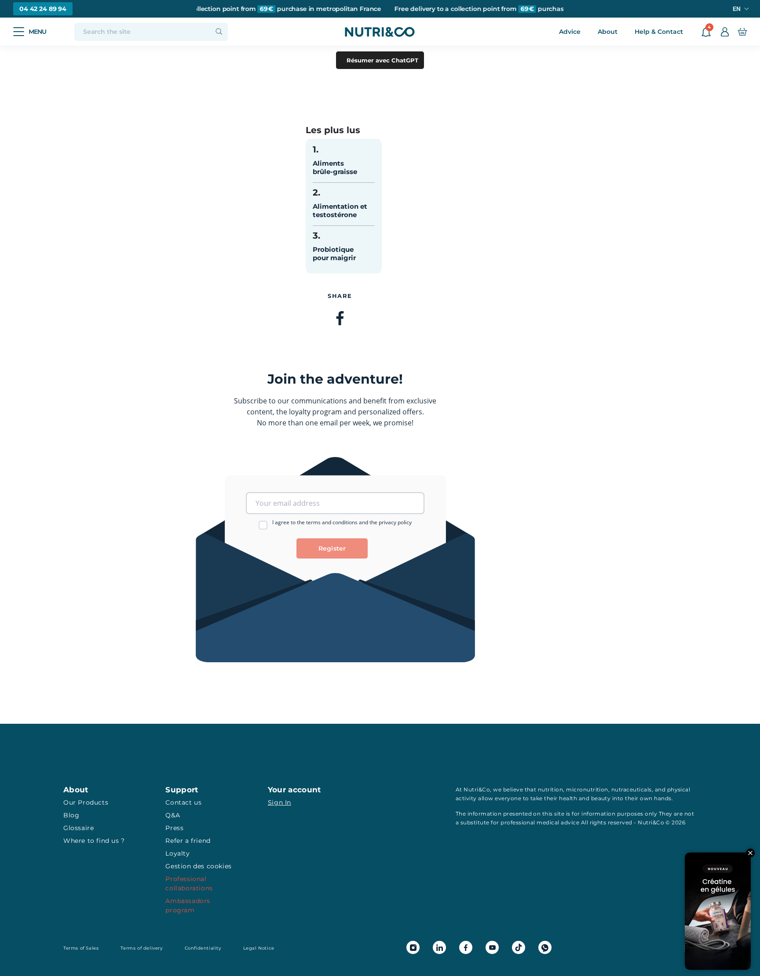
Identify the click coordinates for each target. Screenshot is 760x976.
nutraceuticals (631, 789)
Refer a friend (187, 841)
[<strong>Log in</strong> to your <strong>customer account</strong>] (725, 31)
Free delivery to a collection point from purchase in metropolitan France (252, 9)
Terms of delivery (141, 948)
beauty (601, 798)
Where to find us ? (94, 841)
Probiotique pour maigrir (334, 253)
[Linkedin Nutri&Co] (439, 947)
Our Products (85, 802)
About (608, 32)
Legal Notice (258, 948)
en (737, 8)
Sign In (279, 802)
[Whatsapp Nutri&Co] (545, 947)
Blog (71, 815)
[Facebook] (340, 319)
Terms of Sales (81, 948)
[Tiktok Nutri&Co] (518, 947)
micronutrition (587, 789)
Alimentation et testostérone (340, 210)
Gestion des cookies (198, 866)
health (568, 798)
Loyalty (177, 853)
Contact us (183, 802)
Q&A (172, 815)
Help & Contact (659, 32)
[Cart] (742, 32)
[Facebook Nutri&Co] (465, 947)
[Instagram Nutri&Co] (413, 947)
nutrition (550, 789)
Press (174, 828)
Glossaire (78, 828)
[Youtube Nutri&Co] (492, 947)
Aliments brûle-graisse (335, 167)
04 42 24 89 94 (42, 9)
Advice (570, 32)
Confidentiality (203, 948)
